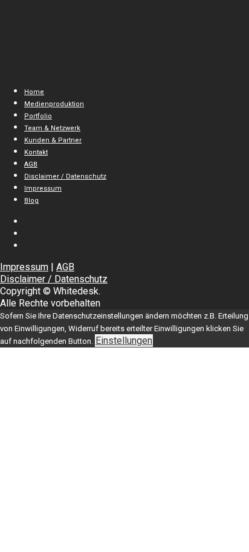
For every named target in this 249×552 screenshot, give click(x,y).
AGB (65, 267)
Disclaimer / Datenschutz (54, 279)
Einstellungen (123, 340)
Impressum (24, 267)
